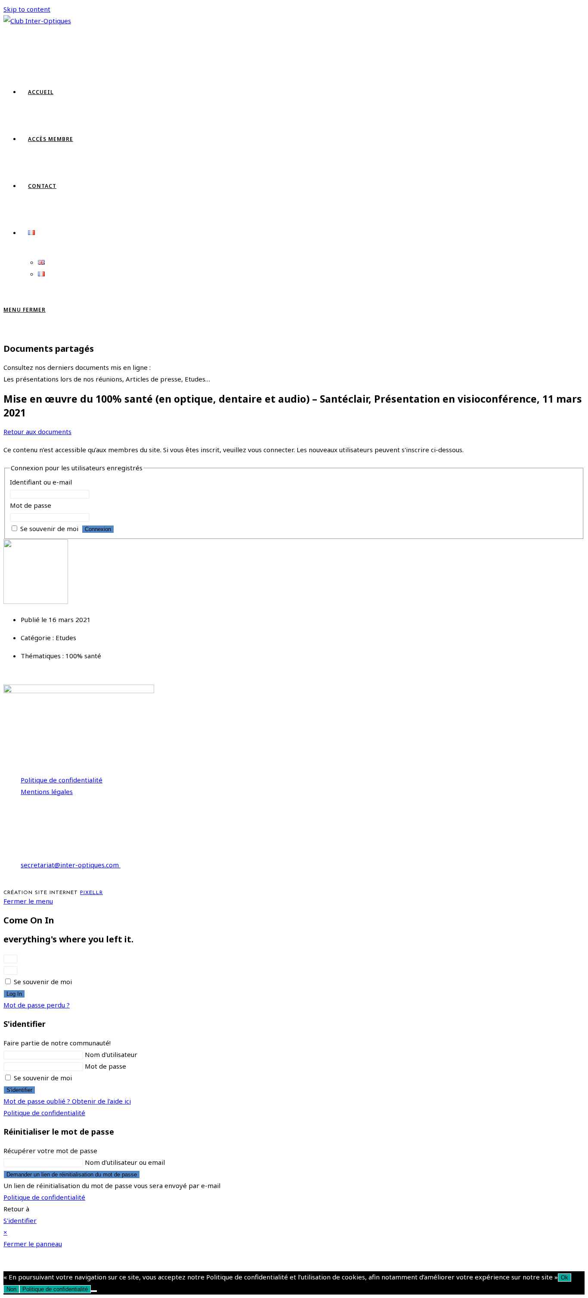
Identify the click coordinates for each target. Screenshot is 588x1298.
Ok (564, 1277)
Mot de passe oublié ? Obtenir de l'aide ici (67, 1101)
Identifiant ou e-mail (41, 482)
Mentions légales (47, 791)
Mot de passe (30, 505)
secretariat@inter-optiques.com (71, 864)
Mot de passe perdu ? (36, 1005)
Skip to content (26, 9)
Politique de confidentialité (61, 780)
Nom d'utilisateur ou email (125, 1162)
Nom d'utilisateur (111, 1054)
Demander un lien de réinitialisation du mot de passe (71, 1174)
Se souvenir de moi (49, 528)
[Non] (94, 1291)
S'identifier (19, 1090)
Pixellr (91, 892)
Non (11, 1289)
